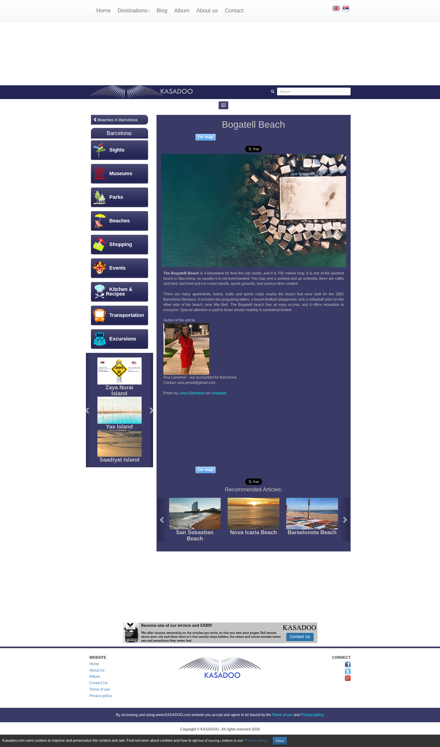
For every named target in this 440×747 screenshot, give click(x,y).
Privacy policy (100, 696)
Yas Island (119, 426)
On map (205, 137)
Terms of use (99, 689)
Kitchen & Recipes (119, 291)
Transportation (126, 315)
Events (117, 268)
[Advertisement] (220, 53)
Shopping (120, 244)
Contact (234, 10)
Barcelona (119, 133)
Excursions (122, 339)
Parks (116, 197)
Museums (120, 173)
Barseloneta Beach (312, 532)
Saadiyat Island (119, 459)
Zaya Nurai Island (119, 390)
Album (182, 10)
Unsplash (218, 393)
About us (207, 10)
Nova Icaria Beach (253, 532)
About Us (96, 670)
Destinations (132, 10)
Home (103, 10)
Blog (162, 10)
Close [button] (280, 741)
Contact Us (98, 683)
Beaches (119, 221)
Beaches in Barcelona (117, 120)
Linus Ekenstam (192, 393)
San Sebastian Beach (195, 535)
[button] (162, 520)
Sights (116, 150)
